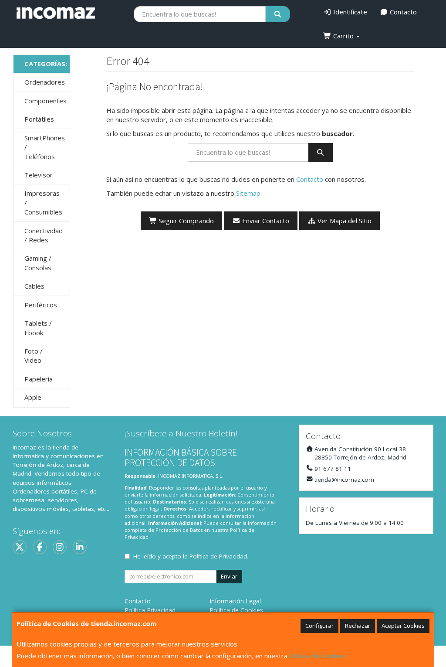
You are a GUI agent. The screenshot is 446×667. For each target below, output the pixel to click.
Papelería (38, 378)
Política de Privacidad (218, 556)
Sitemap (248, 193)
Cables (34, 286)
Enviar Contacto (264, 220)
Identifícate (349, 11)
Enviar (229, 576)
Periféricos (40, 304)
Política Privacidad (150, 610)
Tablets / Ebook (38, 328)
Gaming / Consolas (37, 263)
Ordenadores (44, 82)
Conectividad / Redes (43, 235)
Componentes (45, 100)
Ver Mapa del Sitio (344, 220)
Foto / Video (33, 355)
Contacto (402, 11)
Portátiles (39, 119)
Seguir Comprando (185, 220)
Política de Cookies (317, 655)
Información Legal (235, 601)
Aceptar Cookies (403, 626)
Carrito (343, 35)
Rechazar (357, 626)
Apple (32, 397)
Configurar (319, 626)
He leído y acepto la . (190, 556)
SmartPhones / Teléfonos (44, 147)
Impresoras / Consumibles (43, 202)
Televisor (38, 174)
